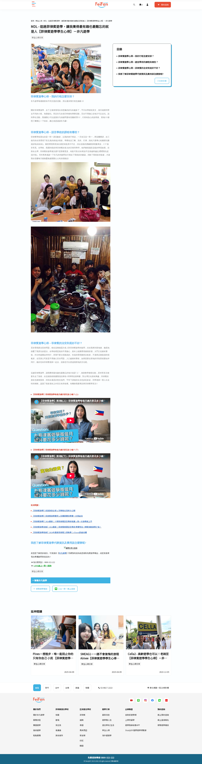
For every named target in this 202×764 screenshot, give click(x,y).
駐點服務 (37, 735)
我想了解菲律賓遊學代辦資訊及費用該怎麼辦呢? (140, 73)
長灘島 (58, 730)
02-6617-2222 (106, 687)
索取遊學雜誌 (41, 588)
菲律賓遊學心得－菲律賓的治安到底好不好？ (139, 67)
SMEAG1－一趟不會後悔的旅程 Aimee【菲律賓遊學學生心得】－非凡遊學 (99, 658)
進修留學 (37, 730)
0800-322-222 (107, 757)
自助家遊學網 (130, 714)
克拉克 (58, 725)
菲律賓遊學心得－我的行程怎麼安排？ (136, 55)
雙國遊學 (37, 725)
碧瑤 (57, 720)
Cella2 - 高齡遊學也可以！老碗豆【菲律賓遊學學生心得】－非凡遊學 (148, 658)
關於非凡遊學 (38, 714)
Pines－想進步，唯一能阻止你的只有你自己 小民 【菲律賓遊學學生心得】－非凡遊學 (53, 658)
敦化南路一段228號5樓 (159, 687)
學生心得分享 (37, 37)
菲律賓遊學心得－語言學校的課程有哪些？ (138, 61)
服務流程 (37, 720)
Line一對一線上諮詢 (66, 588)
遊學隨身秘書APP (132, 725)
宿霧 (57, 714)
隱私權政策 (114, 761)
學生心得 (39, 21)
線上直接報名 (163, 720)
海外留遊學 (107, 735)
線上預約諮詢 (163, 714)
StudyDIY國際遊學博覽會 (135, 730)
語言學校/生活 (108, 725)
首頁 (32, 21)
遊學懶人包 (107, 720)
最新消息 (106, 714)
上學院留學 (130, 720)
